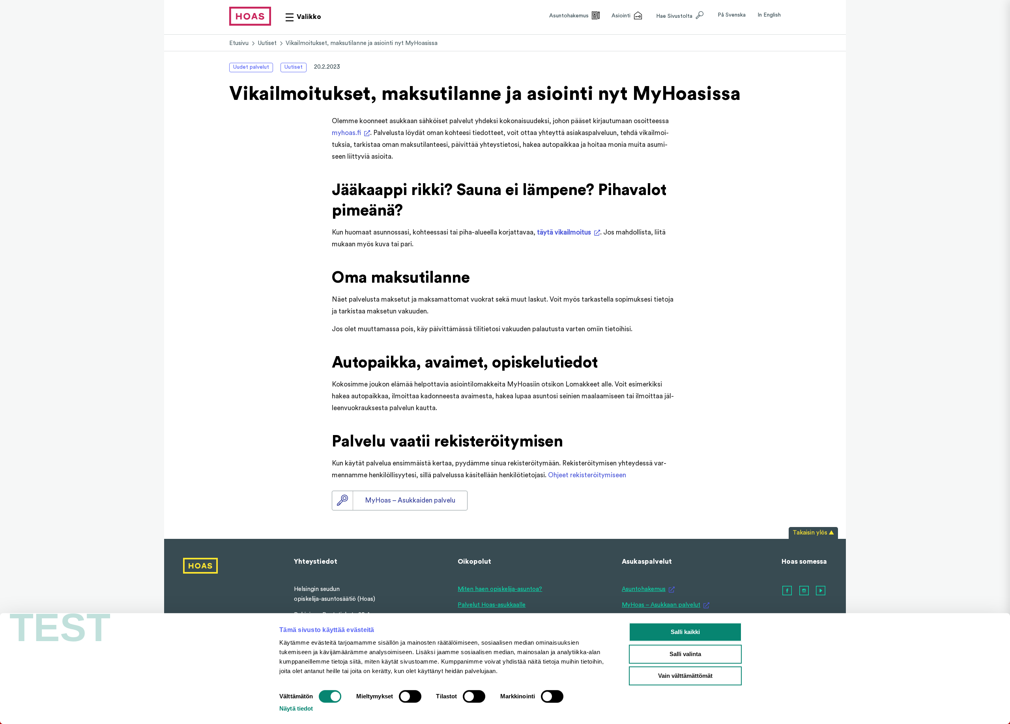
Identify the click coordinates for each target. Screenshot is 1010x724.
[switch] (410, 696)
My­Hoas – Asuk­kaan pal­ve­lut (661, 605)
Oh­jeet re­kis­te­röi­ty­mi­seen (587, 475)
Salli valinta (685, 654)
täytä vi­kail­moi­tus (564, 232)
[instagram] (804, 591)
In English (769, 15)
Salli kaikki (685, 631)
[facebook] (787, 591)
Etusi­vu (239, 43)
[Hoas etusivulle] (250, 16)
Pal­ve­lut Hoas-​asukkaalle (492, 605)
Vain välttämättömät (685, 675)
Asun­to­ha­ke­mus (644, 589)
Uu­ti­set (267, 43)
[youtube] (821, 591)
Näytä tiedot (296, 708)
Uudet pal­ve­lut (251, 67)
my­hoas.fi (346, 132)
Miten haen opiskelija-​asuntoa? (500, 589)
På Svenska (732, 15)
